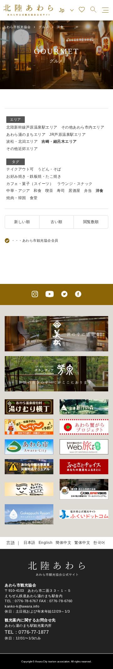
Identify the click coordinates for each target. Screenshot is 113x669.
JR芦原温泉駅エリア (67, 134)
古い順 (56, 222)
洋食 (100, 190)
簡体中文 (63, 542)
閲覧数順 (91, 222)
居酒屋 (74, 190)
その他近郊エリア (22, 149)
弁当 (88, 190)
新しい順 (22, 222)
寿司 (61, 190)
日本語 (29, 542)
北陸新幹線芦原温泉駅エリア (31, 127)
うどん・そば (49, 169)
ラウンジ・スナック (75, 184)
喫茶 (49, 190)
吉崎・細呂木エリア (59, 141)
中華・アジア (18, 190)
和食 (37, 190)
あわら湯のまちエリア (26, 134)
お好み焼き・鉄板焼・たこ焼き (33, 176)
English (46, 542)
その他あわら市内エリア (83, 127)
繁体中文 (82, 542)
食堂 (34, 198)
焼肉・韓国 (16, 198)
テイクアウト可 (20, 169)
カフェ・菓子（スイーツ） (29, 184)
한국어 (99, 542)
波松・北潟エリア (22, 141)
